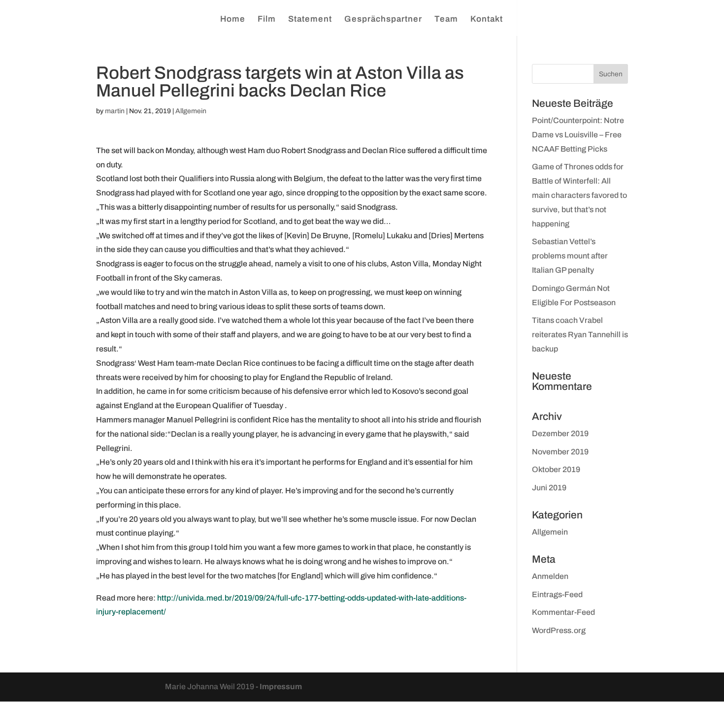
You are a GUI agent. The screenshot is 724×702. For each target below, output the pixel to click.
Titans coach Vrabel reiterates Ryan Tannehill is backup (580, 334)
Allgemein (190, 111)
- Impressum (279, 686)
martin (115, 111)
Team (446, 20)
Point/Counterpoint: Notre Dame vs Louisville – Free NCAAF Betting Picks (578, 134)
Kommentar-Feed (563, 612)
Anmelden (550, 576)
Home (232, 20)
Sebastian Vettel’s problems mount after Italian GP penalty (570, 255)
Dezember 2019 (560, 433)
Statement (310, 20)
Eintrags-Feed (557, 594)
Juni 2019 (549, 487)
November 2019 (560, 451)
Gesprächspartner (383, 20)
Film (267, 20)
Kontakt (486, 20)
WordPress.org (559, 630)
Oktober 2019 (556, 469)
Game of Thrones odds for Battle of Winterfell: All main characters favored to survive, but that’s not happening (579, 194)
